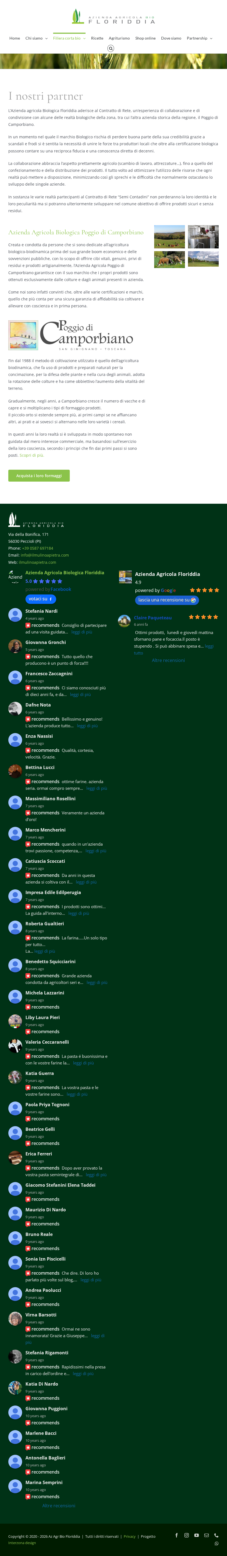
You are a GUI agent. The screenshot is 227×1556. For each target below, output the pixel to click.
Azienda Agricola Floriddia (167, 574)
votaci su (38, 599)
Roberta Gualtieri (44, 924)
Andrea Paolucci (43, 1290)
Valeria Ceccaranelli (47, 1042)
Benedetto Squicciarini (50, 961)
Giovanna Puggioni (46, 1409)
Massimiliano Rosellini (50, 799)
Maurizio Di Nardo (45, 1210)
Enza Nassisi (39, 736)
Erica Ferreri (38, 1154)
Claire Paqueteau (153, 618)
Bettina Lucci (40, 767)
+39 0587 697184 (37, 548)
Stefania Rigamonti (46, 1353)
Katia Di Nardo (41, 1384)
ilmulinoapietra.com (37, 562)
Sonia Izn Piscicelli (45, 1259)
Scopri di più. (32, 455)
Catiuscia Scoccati (45, 861)
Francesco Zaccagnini (49, 674)
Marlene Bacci (40, 1433)
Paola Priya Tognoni (47, 1105)
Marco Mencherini (45, 830)
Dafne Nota (38, 705)
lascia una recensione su (164, 600)
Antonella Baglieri (45, 1458)
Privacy (130, 1536)
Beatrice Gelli (40, 1129)
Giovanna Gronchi (45, 642)
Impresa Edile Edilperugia (53, 892)
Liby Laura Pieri (42, 1017)
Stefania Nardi (41, 611)
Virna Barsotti (40, 1315)
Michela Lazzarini (44, 993)
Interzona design (22, 1542)
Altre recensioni (58, 1506)
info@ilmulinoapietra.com (45, 555)
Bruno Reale (39, 1234)
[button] (110, 48)
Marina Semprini (44, 1482)
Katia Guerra (39, 1073)
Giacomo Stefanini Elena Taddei (60, 1185)
